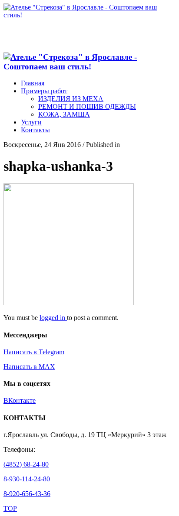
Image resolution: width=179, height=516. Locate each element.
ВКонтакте (19, 400)
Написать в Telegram (33, 352)
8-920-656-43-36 (26, 493)
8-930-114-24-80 (26, 479)
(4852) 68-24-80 (26, 464)
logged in (53, 317)
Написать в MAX (29, 366)
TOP (10, 508)
